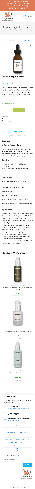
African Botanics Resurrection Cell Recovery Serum (17, 288)
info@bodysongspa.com (15, 420)
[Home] (2, 30)
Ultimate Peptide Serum (17, 30)
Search (27, 464)
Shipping (17, 446)
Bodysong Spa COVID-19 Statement (17, 442)
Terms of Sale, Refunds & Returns (17, 432)
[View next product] (32, 40)
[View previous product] (3, 40)
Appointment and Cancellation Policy (17, 439)
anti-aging (8, 121)
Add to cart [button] (17, 297)
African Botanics (14, 285)
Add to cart (19, 110)
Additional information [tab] (17, 136)
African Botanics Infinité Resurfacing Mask (17, 373)
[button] (31, 45)
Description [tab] (17, 132)
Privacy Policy (17, 436)
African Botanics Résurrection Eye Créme (17, 331)
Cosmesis (12, 118)
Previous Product (9, 40)
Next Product (27, 40)
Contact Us (17, 426)
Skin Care (18, 118)
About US (17, 429)
